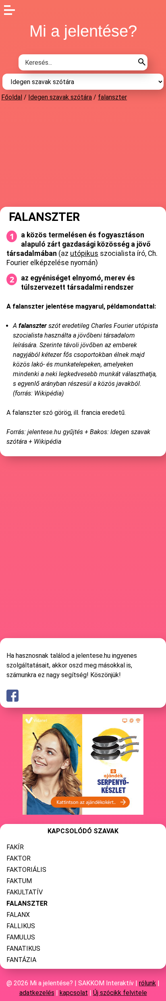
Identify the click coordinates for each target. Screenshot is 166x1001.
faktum (19, 881)
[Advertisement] (83, 153)
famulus (20, 937)
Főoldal (11, 97)
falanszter (112, 97)
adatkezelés (36, 993)
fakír (15, 847)
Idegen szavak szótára (60, 97)
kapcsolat (74, 993)
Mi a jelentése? (83, 31)
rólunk (147, 983)
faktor (18, 858)
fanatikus (23, 948)
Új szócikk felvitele (120, 993)
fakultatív (24, 892)
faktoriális (26, 869)
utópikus (84, 253)
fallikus (20, 926)
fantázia (21, 960)
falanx (18, 915)
